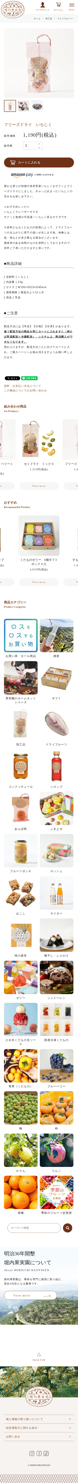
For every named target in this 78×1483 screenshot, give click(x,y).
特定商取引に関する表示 (21, 1427)
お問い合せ (13, 1436)
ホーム (37, 18)
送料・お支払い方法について (22, 385)
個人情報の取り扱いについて (24, 1419)
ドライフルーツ (65, 18)
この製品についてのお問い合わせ (25, 390)
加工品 (49, 18)
